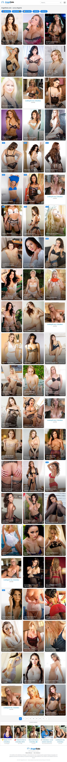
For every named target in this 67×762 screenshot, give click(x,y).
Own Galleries (37, 752)
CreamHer (36, 11)
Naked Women (29, 752)
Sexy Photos (7, 11)
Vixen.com (44, 11)
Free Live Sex (16, 11)
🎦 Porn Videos (27, 11)
